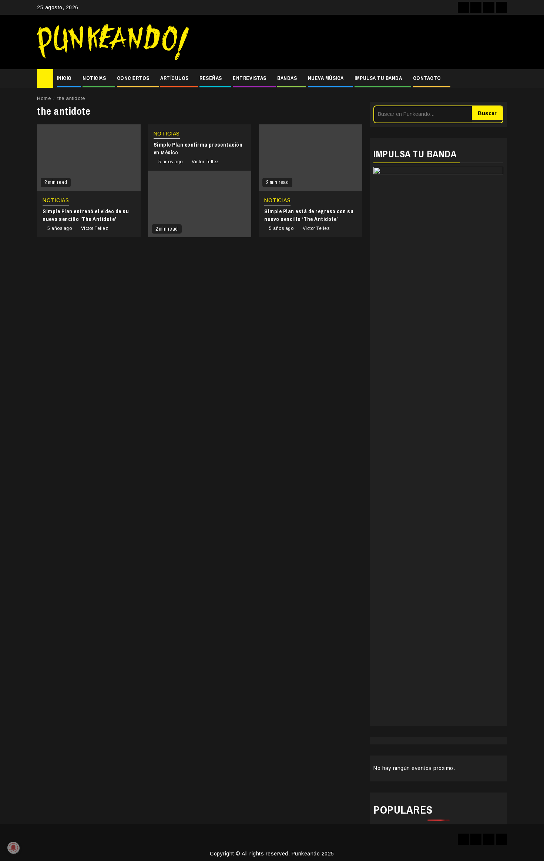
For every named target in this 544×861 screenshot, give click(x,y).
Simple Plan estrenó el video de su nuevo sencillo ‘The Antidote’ (86, 215)
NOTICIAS (94, 78)
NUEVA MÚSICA (326, 78)
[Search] (501, 78)
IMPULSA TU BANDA (378, 78)
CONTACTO (427, 78)
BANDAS (287, 78)
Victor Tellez (94, 228)
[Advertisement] (351, 42)
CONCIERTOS (133, 78)
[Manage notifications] (13, 848)
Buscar (487, 113)
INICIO (64, 78)
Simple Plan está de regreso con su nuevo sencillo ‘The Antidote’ (308, 215)
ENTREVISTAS (249, 78)
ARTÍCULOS (174, 78)
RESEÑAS (210, 78)
